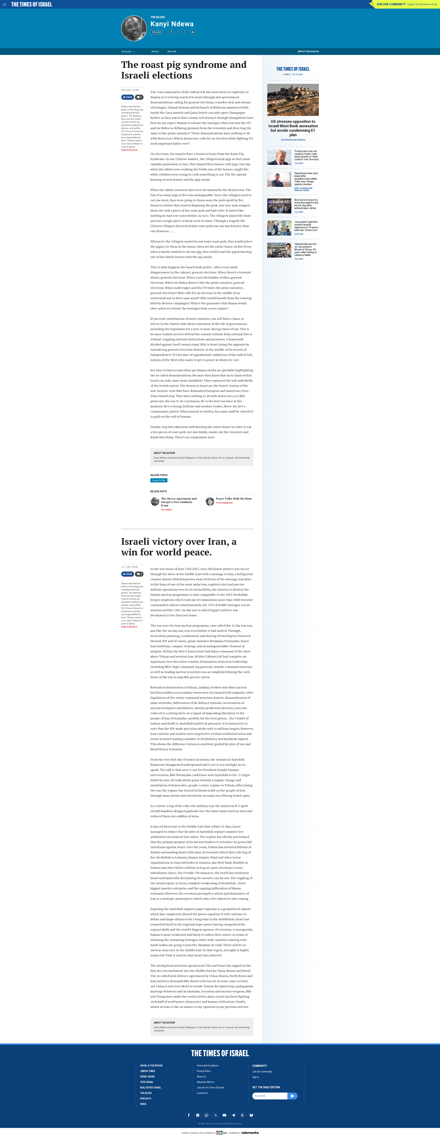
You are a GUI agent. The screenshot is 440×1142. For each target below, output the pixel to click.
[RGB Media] (222, 1133)
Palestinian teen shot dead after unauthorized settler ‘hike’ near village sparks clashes (306, 179)
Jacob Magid (287, 140)
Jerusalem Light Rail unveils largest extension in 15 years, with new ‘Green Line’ (306, 226)
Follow (156, 32)
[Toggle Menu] (4, 4)
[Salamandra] (250, 1132)
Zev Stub (298, 234)
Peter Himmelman (224, 503)
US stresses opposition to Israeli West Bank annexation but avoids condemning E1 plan (293, 128)
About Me (171, 51)
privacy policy (204, 1071)
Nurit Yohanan (301, 188)
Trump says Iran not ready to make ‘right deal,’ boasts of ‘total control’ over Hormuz (306, 155)
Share (129, 97)
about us (201, 1076)
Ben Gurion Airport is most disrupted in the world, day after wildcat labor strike (306, 204)
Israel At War (159, 480)
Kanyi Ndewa (172, 24)
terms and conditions (208, 1065)
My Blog (155, 51)
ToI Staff (298, 163)
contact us (202, 1093)
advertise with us (205, 1082)
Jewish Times (147, 1071)
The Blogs (157, 17)
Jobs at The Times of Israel (210, 1087)
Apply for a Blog (308, 51)
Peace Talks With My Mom (234, 498)
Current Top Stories (293, 74)
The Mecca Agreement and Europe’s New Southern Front (179, 502)
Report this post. (129, 150)
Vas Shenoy (166, 510)
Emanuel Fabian (301, 190)
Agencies (301, 140)
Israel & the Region (151, 1065)
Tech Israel (146, 1082)
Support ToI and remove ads (422, 4)
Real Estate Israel (150, 1087)
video (143, 1104)
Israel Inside (147, 1076)
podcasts (145, 1098)
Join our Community (391, 4)
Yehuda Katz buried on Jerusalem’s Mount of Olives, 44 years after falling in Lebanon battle (305, 249)
